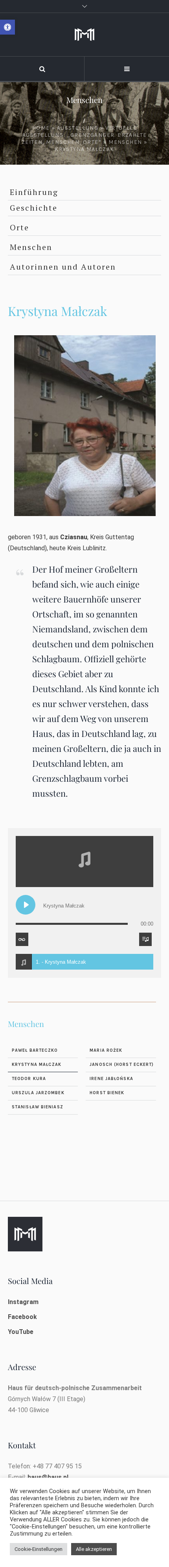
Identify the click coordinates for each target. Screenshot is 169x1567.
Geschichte (33, 207)
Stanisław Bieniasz (37, 1107)
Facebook (22, 1317)
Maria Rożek (106, 1050)
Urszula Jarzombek (38, 1092)
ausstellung (77, 128)
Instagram (23, 1302)
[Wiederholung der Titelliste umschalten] (22, 939)
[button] (7, 27)
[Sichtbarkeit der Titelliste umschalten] (145, 939)
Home (41, 128)
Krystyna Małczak (37, 1064)
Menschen (125, 142)
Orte (19, 227)
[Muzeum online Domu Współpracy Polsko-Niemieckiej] (84, 34)
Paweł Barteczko (35, 1050)
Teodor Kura (29, 1078)
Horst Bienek (107, 1092)
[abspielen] (25, 905)
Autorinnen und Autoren (63, 266)
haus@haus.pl (48, 1477)
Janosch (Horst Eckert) (122, 1064)
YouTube (20, 1332)
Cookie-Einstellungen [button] (38, 1549)
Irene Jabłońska (111, 1078)
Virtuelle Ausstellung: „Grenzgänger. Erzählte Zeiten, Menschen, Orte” (84, 135)
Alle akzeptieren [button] (94, 1549)
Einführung (34, 192)
